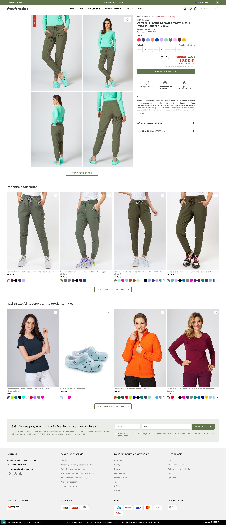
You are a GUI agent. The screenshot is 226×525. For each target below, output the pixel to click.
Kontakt (64, 460)
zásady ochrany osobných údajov (118, 522)
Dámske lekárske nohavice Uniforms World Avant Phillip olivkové (138, 273)
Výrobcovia (173, 478)
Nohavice (145, 20)
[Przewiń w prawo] (163, 280)
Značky (130, 9)
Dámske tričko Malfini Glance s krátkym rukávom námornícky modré (28, 390)
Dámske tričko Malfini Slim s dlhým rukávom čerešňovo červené (191, 390)
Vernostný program (69, 482)
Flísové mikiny (120, 478)
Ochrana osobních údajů (179, 469)
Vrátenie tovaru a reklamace (73, 469)
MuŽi (81, 9)
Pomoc (141, 9)
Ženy (72, 9)
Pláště (117, 486)
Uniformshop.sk (35, 522)
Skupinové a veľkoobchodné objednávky (78, 473)
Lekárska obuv (120, 473)
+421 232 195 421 (15, 2)
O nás (170, 460)
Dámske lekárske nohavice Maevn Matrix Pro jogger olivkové (83, 273)
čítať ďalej (140, 113)
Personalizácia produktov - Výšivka (76, 478)
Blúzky (117, 465)
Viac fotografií (82, 173)
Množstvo (165, 57)
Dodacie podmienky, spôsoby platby (77, 465)
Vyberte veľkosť (165, 72)
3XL (178, 49)
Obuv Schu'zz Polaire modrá (72, 389)
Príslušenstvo (94, 9)
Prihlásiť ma (203, 427)
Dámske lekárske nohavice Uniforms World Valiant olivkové (193, 272)
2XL (173, 49)
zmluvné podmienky (138, 522)
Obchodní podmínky (177, 465)
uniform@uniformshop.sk (22, 469)
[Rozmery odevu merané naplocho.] (194, 45)
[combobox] (208, 9)
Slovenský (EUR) (203, 2)
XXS (139, 49)
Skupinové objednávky (114, 9)
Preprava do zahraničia (71, 486)
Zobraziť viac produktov (113, 290)
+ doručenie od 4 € (187, 64)
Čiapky (117, 490)
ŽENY (139, 20)
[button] (166, 123)
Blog (170, 473)
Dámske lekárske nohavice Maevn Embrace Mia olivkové (31, 272)
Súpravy (118, 460)
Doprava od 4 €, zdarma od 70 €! (113, 2)
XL (167, 49)
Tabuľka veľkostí (185, 45)
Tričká (116, 482)
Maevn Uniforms (150, 30)
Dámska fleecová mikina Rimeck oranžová (132, 389)
